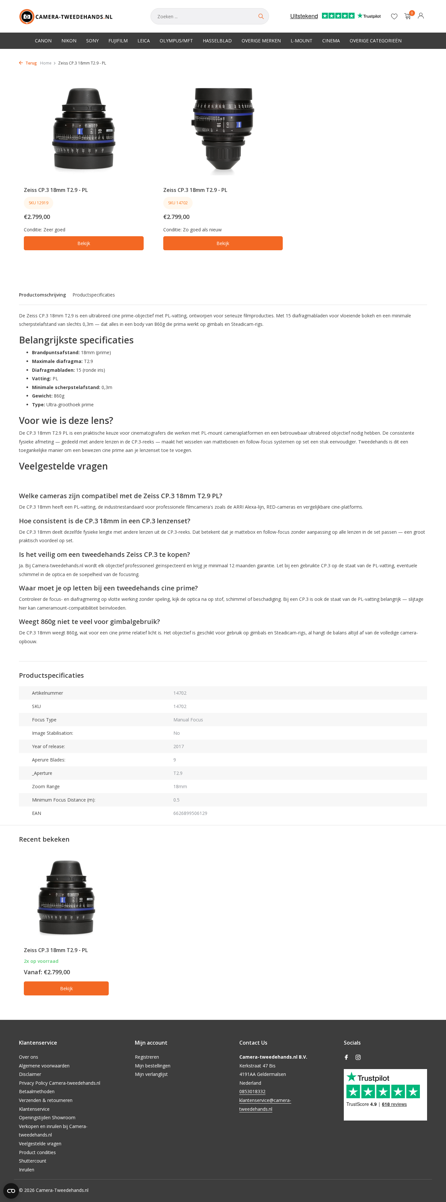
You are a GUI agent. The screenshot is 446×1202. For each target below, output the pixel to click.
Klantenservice (34, 1109)
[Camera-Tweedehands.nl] (78, 16)
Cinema (331, 40)
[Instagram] (358, 1058)
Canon (43, 40)
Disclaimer (30, 1074)
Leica (143, 40)
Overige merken (261, 40)
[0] (406, 16)
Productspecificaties (93, 295)
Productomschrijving (42, 295)
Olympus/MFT (176, 40)
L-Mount (301, 40)
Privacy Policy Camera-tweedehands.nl (59, 1083)
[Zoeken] (260, 16)
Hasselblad (217, 40)
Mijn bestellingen (152, 1066)
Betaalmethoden (37, 1091)
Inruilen (26, 1169)
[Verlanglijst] (394, 16)
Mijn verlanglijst (151, 1074)
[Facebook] (346, 1058)
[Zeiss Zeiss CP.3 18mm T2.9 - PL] (66, 898)
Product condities (37, 1152)
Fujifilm (118, 40)
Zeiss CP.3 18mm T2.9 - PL (56, 190)
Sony (92, 40)
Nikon (68, 40)
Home (46, 63)
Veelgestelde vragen (40, 1143)
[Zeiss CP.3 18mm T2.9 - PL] (83, 128)
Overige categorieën (376, 40)
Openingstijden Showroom (47, 1117)
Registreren (147, 1057)
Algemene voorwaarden (44, 1066)
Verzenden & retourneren (45, 1100)
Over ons (28, 1057)
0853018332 (252, 1091)
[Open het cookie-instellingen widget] (11, 1191)
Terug (30, 63)
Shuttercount (32, 1161)
